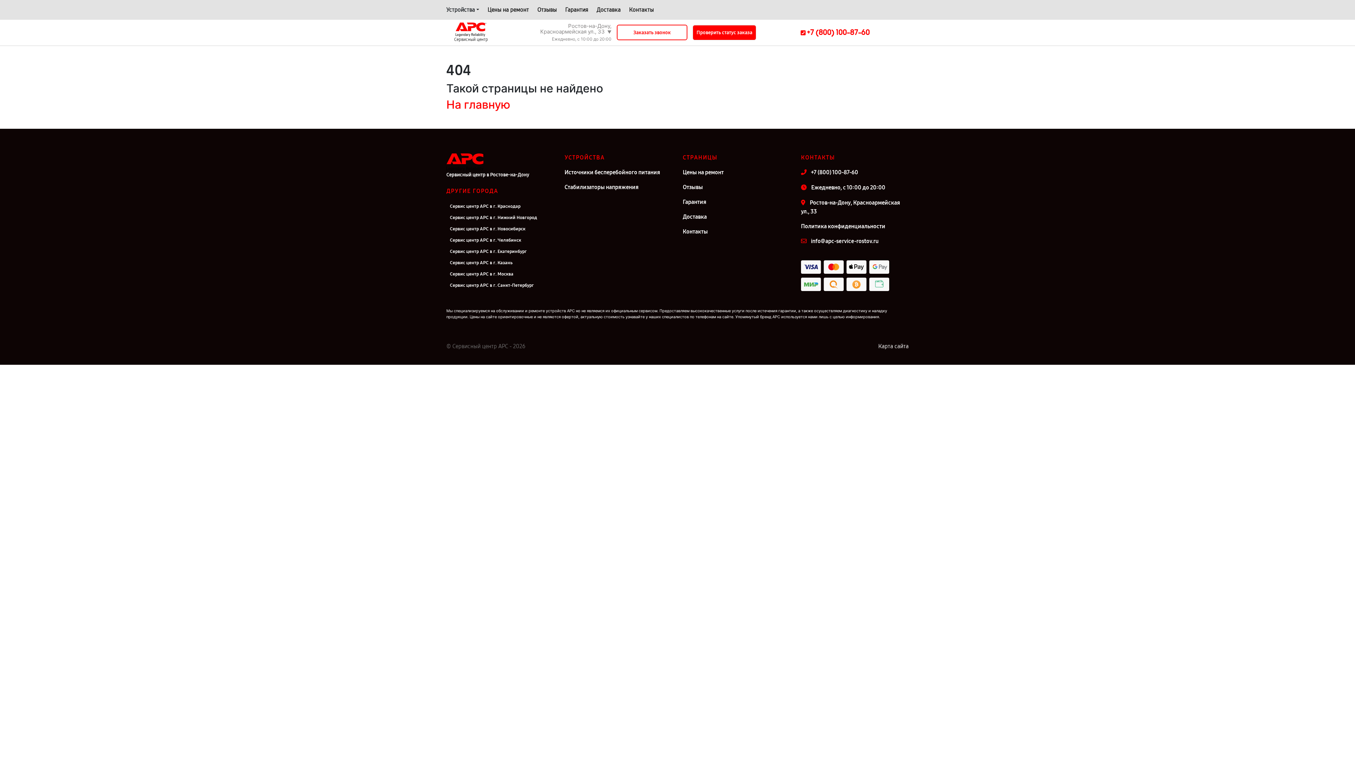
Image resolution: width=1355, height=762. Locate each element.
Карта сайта (893, 346)
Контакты (641, 9)
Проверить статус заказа (724, 33)
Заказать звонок (652, 33)
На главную (478, 104)
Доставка (609, 9)
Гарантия (576, 9)
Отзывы (547, 9)
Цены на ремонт (508, 9)
